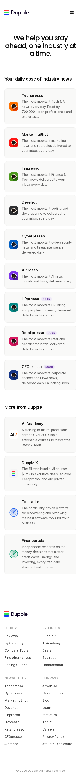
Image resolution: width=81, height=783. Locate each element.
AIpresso (11, 744)
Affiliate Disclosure (57, 744)
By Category (14, 643)
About (47, 722)
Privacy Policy (53, 736)
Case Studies (52, 693)
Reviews (11, 636)
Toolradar (50, 658)
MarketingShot (16, 700)
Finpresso (12, 715)
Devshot (11, 707)
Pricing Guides (15, 665)
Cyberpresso (14, 693)
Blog (45, 700)
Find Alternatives (17, 658)
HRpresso (12, 722)
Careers (48, 729)
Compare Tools (16, 650)
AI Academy (51, 643)
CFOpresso (13, 736)
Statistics (49, 715)
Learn (46, 707)
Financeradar (52, 665)
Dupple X (49, 636)
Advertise (49, 686)
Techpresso (13, 686)
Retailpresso (14, 729)
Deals (46, 650)
